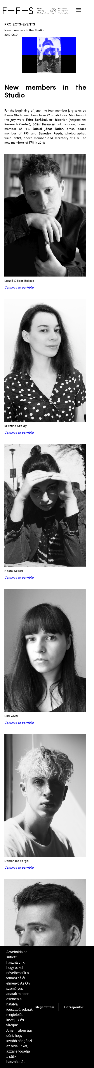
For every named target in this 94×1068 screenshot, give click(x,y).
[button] (78, 10)
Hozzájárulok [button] (74, 1007)
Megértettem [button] (44, 1007)
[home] (47, 10)
